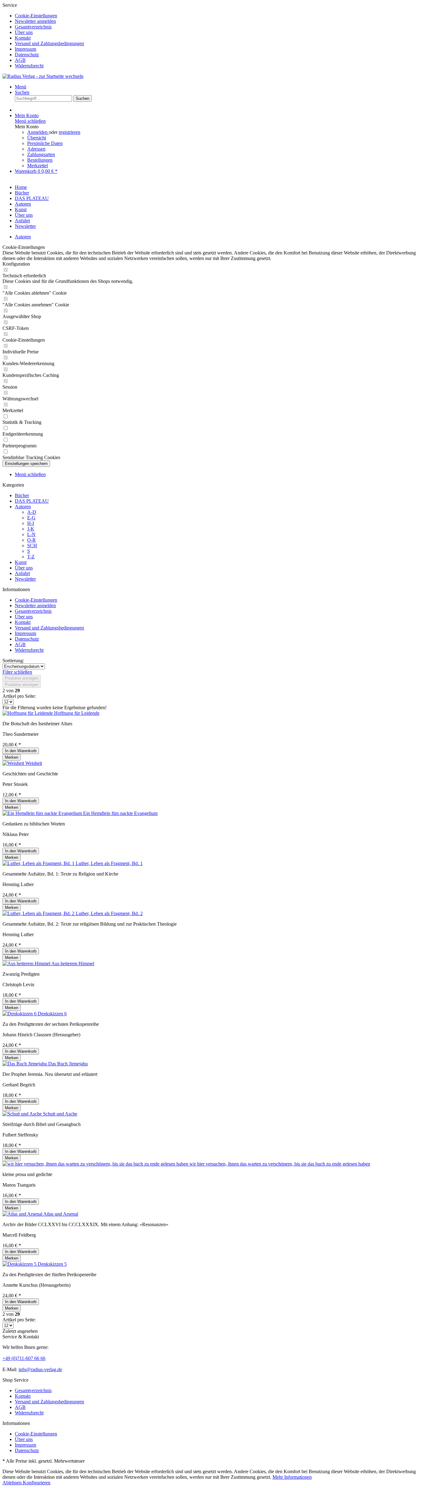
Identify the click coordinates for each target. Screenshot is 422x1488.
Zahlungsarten (41, 154)
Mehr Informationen (292, 1477)
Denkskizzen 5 (52, 1264)
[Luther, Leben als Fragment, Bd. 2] (39, 913)
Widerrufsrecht (29, 65)
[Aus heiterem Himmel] (26, 963)
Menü (20, 86)
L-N (31, 534)
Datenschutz (27, 54)
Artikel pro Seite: (19, 696)
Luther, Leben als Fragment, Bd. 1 (109, 863)
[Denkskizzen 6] (20, 1013)
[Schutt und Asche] (22, 1113)
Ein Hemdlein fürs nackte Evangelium (120, 813)
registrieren (69, 132)
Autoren (23, 506)
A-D (31, 512)
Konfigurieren (36, 1482)
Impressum (25, 49)
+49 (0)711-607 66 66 (23, 1358)
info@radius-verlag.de (40, 1369)
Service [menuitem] (43, 35)
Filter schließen (17, 672)
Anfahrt (22, 573)
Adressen (36, 148)
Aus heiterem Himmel (72, 963)
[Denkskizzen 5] (20, 1264)
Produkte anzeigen (21, 678)
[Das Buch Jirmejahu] (25, 1063)
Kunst (21, 562)
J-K (30, 528)
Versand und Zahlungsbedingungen (49, 43)
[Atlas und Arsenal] (22, 1214)
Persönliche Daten (45, 143)
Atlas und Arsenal (60, 1214)
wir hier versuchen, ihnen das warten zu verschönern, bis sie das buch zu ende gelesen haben (279, 1163)
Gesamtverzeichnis (33, 26)
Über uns (24, 32)
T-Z (31, 556)
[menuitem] (217, 16)
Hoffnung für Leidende (76, 713)
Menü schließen (30, 121)
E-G (31, 517)
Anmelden (38, 132)
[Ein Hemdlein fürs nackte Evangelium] (42, 813)
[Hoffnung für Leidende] (28, 713)
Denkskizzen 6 (52, 1013)
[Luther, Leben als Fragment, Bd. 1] (39, 863)
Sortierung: (13, 660)
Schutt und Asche (60, 1113)
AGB (20, 60)
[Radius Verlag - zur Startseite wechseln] (42, 76)
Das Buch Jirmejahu (68, 1063)
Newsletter (25, 579)
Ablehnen (12, 1482)
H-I (30, 523)
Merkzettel (37, 165)
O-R (31, 540)
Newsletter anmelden (35, 21)
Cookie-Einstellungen (36, 15)
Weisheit (33, 763)
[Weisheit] (13, 763)
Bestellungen (40, 160)
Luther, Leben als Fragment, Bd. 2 (109, 913)
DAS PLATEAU (32, 501)
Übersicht (36, 137)
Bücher (22, 495)
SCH (32, 545)
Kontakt (23, 38)
